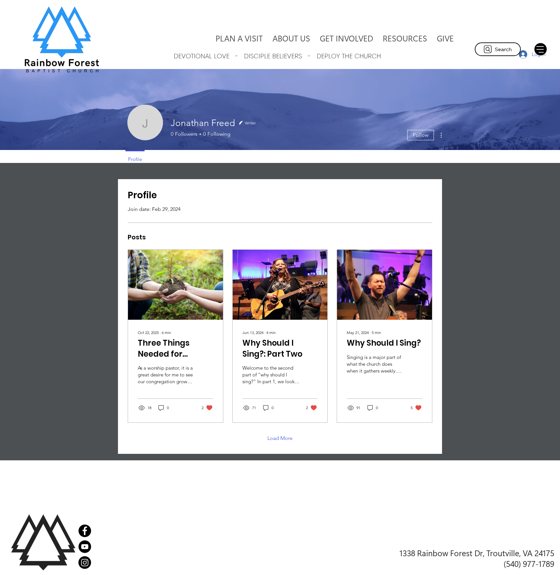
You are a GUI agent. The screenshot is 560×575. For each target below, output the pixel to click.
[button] (291, 38)
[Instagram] (84, 562)
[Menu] (540, 49)
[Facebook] (84, 530)
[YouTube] (84, 546)
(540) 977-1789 (529, 563)
